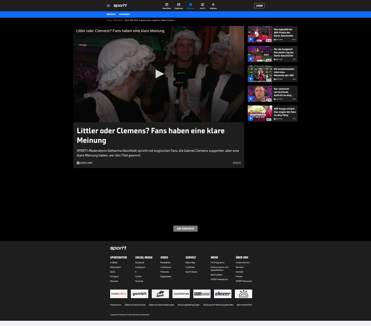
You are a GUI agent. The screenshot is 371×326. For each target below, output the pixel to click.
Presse (239, 276)
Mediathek (165, 262)
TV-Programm (217, 262)
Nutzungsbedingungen (189, 304)
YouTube (139, 281)
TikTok (138, 276)
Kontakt (239, 271)
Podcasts (164, 271)
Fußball (113, 262)
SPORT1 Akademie (219, 279)
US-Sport (114, 276)
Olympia (114, 281)
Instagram (140, 267)
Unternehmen (243, 262)
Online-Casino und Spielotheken (219, 268)
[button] (158, 73)
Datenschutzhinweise (135, 304)
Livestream (165, 267)
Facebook (139, 262)
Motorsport (115, 267)
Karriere (240, 267)
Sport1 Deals (191, 271)
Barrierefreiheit (244, 304)
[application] (158, 74)
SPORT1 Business (244, 281)
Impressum (115, 304)
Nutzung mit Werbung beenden (218, 304)
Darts (112, 271)
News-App (190, 262)
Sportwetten (216, 274)
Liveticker (190, 267)
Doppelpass (165, 276)
